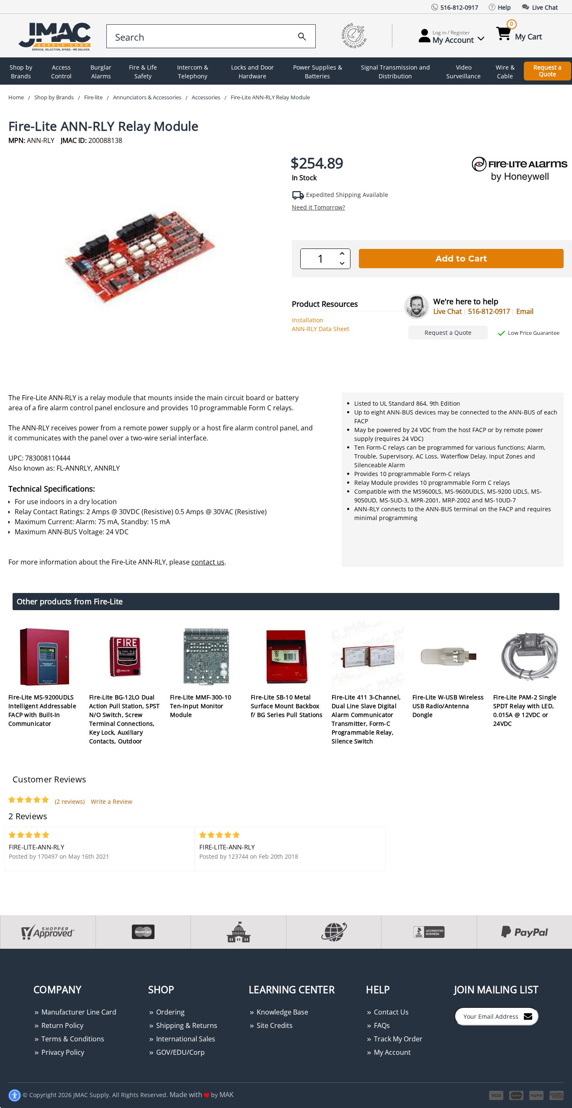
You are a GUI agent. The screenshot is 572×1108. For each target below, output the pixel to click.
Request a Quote (547, 70)
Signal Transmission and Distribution (395, 71)
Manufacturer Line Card (78, 1012)
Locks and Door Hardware (252, 71)
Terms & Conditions (72, 1038)
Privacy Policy (62, 1052)
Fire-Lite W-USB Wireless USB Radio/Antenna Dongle (448, 706)
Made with (187, 1094)
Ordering (170, 1012)
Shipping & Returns (186, 1025)
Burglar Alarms (100, 71)
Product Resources (325, 304)
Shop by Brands (21, 71)
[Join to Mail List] (528, 1015)
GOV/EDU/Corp (180, 1052)
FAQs (381, 1025)
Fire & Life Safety (143, 71)
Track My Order (397, 1038)
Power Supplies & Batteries (317, 71)
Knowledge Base (281, 1012)
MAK (226, 1094)
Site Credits (274, 1025)
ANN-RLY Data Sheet (320, 329)
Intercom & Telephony (192, 71)
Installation (307, 320)
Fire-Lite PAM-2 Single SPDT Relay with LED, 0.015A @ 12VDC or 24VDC (525, 710)
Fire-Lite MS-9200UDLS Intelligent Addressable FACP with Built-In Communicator (42, 710)
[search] (302, 35)
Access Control (61, 71)
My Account (391, 1052)
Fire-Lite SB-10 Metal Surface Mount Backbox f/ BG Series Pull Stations (287, 706)
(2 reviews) (70, 801)
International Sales (185, 1038)
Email (524, 311)
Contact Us (390, 1012)
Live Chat (447, 311)
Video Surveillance (463, 71)
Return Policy (61, 1025)
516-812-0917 (489, 311)
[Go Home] (56, 36)
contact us (207, 562)
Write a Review (111, 801)
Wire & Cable (505, 71)
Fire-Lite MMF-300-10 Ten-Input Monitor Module (200, 706)
